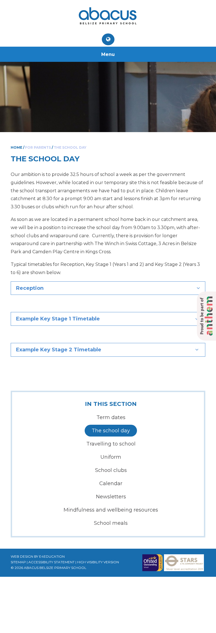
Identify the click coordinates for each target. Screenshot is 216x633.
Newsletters (111, 497)
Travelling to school (111, 444)
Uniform (110, 457)
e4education (52, 556)
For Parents (38, 147)
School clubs (111, 470)
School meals (111, 523)
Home (16, 147)
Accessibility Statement (51, 562)
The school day (70, 147)
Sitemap (18, 562)
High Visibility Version (98, 562)
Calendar (110, 483)
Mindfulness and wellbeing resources (111, 510)
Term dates (110, 417)
